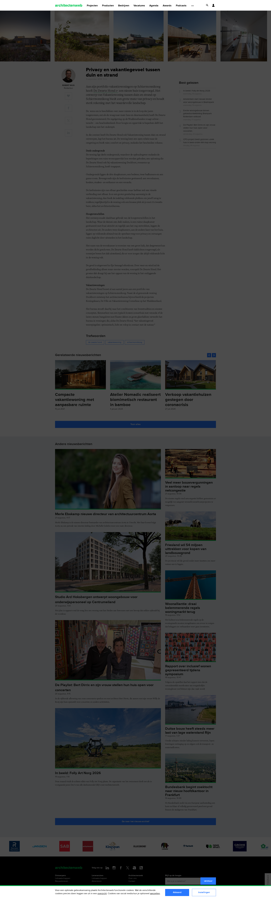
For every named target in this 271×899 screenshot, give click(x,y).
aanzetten (155, 893)
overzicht (102, 893)
